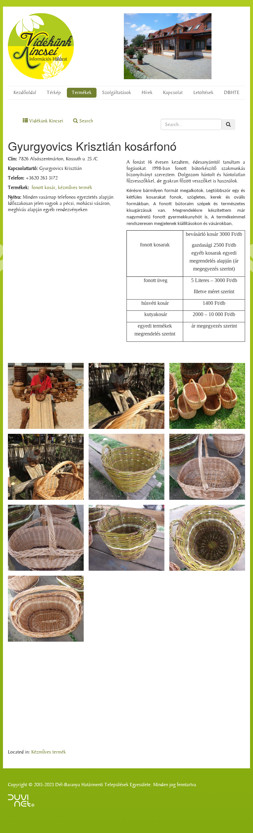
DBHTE (231, 92)
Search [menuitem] (85, 121)
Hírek (147, 92)
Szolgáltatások (116, 92)
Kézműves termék (48, 752)
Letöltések (203, 92)
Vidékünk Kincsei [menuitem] (45, 121)
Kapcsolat (173, 92)
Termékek (82, 92)
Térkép (54, 92)
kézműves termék (75, 187)
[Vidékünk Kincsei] (41, 46)
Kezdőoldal (25, 92)
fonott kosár (43, 187)
